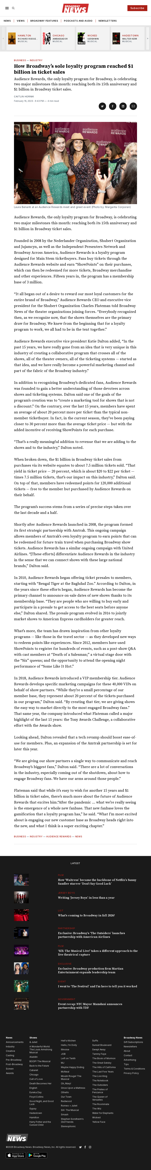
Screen (10, 1068)
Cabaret (33, 1070)
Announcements (15, 1042)
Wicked (96, 1117)
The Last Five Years (103, 1071)
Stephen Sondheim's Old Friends (72, 1120)
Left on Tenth (68, 1058)
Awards (10, 1073)
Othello (65, 1092)
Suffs (95, 1040)
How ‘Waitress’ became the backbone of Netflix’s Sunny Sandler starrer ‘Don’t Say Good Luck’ (97, 882)
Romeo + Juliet (69, 1105)
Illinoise (65, 1049)
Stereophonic (68, 1126)
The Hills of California (104, 1067)
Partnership (66, 928)
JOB (63, 1054)
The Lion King (99, 1076)
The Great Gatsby (101, 1062)
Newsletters (108, 20)
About (127, 1051)
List (61, 910)
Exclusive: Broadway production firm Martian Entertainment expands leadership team (90, 970)
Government (67, 999)
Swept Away (99, 1049)
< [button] (3, 38)
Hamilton (34, 1117)
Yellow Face (98, 1121)
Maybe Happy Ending (72, 1067)
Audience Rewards (58, 836)
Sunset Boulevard (101, 1045)
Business (20, 60)
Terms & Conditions (134, 1068)
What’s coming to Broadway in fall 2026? (86, 915)
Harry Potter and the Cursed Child (40, 1123)
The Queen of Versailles (100, 1098)
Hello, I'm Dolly (69, 1045)
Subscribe (137, 8)
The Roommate (100, 1104)
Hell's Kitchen (68, 1040)
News (7, 20)
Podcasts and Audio (78, 20)
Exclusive (65, 963)
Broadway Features (44, 20)
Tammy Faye (99, 1054)
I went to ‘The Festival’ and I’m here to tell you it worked (97, 986)
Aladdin (33, 1056)
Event (62, 981)
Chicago (33, 1074)
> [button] (148, 38)
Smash (64, 1114)
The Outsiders (100, 1085)
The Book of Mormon (103, 1058)
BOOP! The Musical (39, 1061)
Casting (10, 1055)
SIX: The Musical (70, 1110)
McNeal (65, 1071)
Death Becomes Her (40, 1083)
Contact (128, 1055)
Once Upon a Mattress (73, 1088)
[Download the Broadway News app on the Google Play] (37, 1155)
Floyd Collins (36, 1096)
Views (21, 20)
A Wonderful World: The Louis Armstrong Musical (40, 1049)
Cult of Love (36, 1079)
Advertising (130, 1059)
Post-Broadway (14, 1064)
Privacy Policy (131, 1073)
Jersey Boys (66, 892)
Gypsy (32, 1108)
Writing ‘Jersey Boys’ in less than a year (86, 898)
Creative (10, 1051)
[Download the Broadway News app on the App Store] (16, 1155)
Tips (126, 1064)
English (33, 1088)
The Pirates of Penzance (100, 1091)
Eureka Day (35, 1092)
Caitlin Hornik (24, 96)
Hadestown (35, 1113)
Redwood (66, 1101)
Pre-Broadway (14, 1059)
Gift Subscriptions (133, 1042)
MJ (62, 1062)
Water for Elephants (102, 1113)
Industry (36, 60)
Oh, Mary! (66, 1083)
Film (61, 875)
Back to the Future (39, 1065)
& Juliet (33, 1042)
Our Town (66, 1096)
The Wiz (96, 1108)
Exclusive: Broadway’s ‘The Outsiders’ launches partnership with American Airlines (91, 935)
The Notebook (100, 1080)
